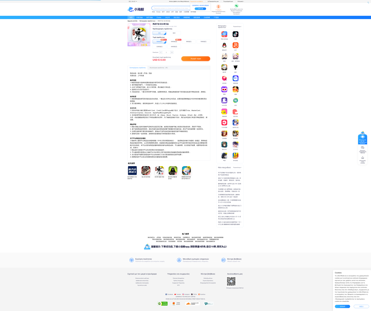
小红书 (167, 17)
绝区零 (224, 72)
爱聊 (224, 94)
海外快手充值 (177, 237)
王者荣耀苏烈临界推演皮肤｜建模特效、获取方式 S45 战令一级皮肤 (229, 196)
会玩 (235, 105)
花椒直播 (224, 116)
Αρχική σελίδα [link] (132, 21)
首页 (131, 17)
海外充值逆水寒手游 (168, 239)
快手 (163, 12)
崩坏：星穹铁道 (235, 61)
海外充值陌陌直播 (188, 241)
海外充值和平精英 (196, 237)
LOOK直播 (224, 127)
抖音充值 (139, 17)
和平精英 (193, 12)
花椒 (176, 12)
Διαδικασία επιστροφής (142, 283)
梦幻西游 (235, 160)
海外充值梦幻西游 (180, 239)
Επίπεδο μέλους (208, 278)
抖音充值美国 (171, 241)
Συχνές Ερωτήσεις (208, 280)
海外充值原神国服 (218, 237)
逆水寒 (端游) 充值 (159, 177)
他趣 (235, 94)
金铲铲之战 (235, 127)
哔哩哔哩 (187, 17)
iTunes (158, 12)
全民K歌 (224, 83)
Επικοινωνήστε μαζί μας (142, 278)
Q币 (172, 12)
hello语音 (224, 105)
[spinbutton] (166, 52)
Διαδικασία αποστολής (142, 280)
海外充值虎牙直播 (199, 241)
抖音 (153, 12)
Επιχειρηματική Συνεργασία (208, 283)
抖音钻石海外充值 (167, 237)
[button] (133, 1)
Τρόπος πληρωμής (178, 280)
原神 (224, 61)
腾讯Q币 (224, 50)
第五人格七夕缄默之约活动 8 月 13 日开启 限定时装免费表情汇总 (229, 218)
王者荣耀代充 (186, 237)
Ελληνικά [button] (240, 1)
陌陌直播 (197, 17)
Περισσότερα (237, 26)
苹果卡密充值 (224, 39)
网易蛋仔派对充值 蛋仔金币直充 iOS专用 (186, 178)
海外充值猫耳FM (210, 241)
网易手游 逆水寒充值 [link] (164, 21)
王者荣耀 (186, 12)
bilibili (168, 12)
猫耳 (180, 12)
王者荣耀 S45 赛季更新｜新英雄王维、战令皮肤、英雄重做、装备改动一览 (230, 190)
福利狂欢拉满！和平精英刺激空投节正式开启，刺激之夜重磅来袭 (229, 212)
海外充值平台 (151, 237)
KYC (178, 285)
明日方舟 (224, 149)
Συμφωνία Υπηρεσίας (178, 283)
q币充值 (159, 237)
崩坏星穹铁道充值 (207, 237)
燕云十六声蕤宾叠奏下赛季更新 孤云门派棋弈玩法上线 (229, 207)
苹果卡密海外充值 (157, 239)
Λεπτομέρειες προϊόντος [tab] (138, 67)
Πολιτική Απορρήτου (178, 278)
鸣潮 (224, 160)
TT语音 (216, 17)
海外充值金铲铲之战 (202, 239)
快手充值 (149, 17)
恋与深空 (235, 149)
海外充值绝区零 (191, 239)
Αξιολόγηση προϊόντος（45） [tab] (159, 67)
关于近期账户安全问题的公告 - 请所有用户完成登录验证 (229, 174)
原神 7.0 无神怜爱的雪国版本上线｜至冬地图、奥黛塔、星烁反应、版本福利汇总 (229, 179)
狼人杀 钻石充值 (146, 177)
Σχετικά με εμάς (142, 285)
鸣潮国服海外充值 (214, 239)
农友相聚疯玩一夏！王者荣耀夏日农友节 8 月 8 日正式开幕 (229, 201)
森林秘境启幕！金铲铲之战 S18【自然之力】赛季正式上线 (229, 185)
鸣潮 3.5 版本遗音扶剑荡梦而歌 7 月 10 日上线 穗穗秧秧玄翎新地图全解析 (229, 223)
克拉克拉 (177, 17)
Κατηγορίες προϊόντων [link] (147, 21)
